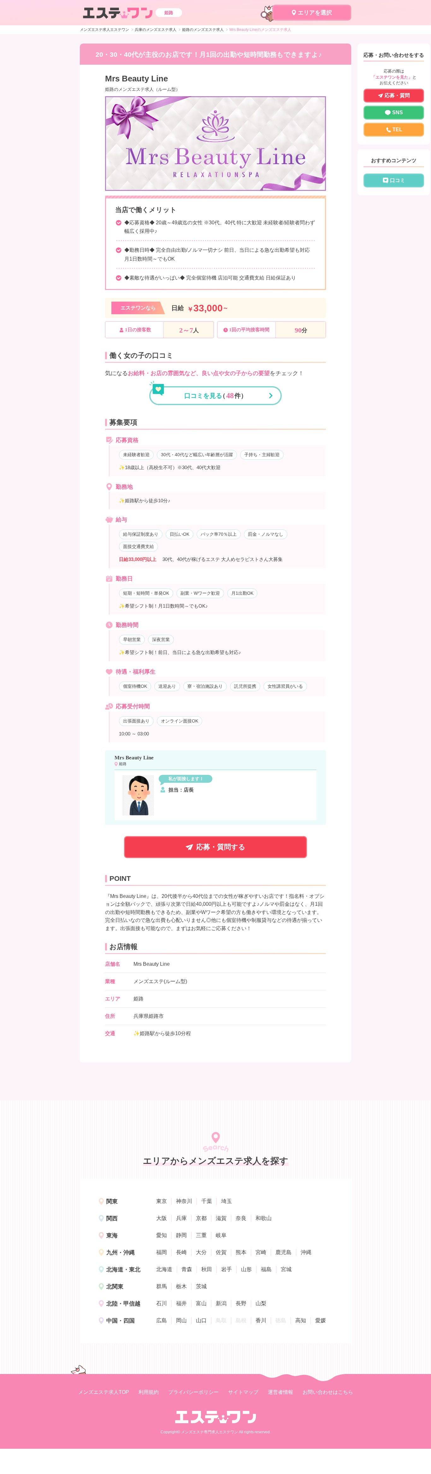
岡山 (181, 1321)
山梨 (261, 1303)
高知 (300, 1321)
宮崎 (261, 1252)
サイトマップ (243, 1392)
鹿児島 (283, 1252)
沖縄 (306, 1252)
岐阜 (221, 1235)
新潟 (221, 1303)
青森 (186, 1269)
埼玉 (226, 1201)
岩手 (226, 1269)
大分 (201, 1252)
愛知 (161, 1235)
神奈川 (184, 1201)
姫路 (138, 998)
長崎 (181, 1252)
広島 (161, 1321)
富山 (201, 1303)
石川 (161, 1303)
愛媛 (320, 1321)
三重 (201, 1235)
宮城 (286, 1269)
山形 (246, 1269)
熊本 (241, 1252)
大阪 (161, 1218)
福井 (181, 1303)
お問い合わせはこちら (328, 1392)
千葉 (206, 1201)
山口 (201, 1321)
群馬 (161, 1286)
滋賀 (221, 1218)
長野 (241, 1303)
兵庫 (181, 1218)
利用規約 (149, 1392)
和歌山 (264, 1218)
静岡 (181, 1235)
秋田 (206, 1269)
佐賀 (221, 1252)
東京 (161, 1201)
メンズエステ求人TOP (103, 1392)
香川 (261, 1321)
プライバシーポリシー (193, 1392)
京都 (201, 1218)
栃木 (181, 1286)
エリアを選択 (315, 12)
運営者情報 (280, 1392)
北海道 (164, 1269)
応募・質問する (220, 847)
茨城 (201, 1286)
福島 (266, 1269)
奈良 (241, 1218)
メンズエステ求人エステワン (104, 29)
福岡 (161, 1252)
